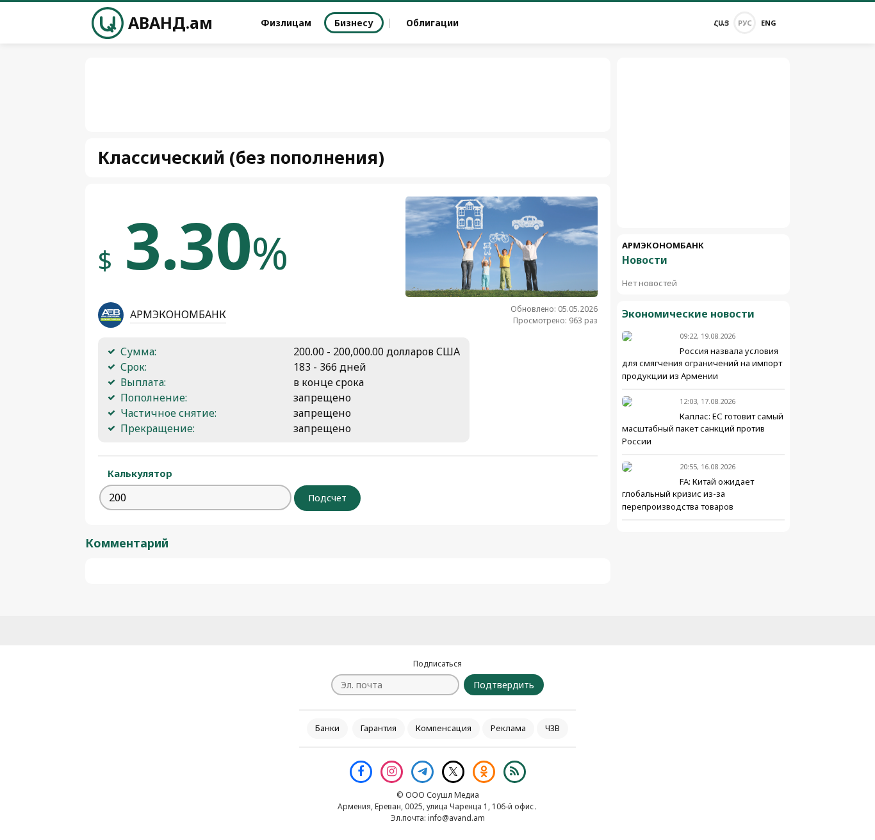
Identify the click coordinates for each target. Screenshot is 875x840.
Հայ (721, 23)
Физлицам (286, 23)
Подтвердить (503, 685)
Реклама (508, 728)
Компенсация (443, 728)
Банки (327, 728)
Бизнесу (353, 23)
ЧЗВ (552, 728)
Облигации (432, 23)
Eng (768, 23)
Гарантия (379, 728)
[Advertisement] (703, 143)
